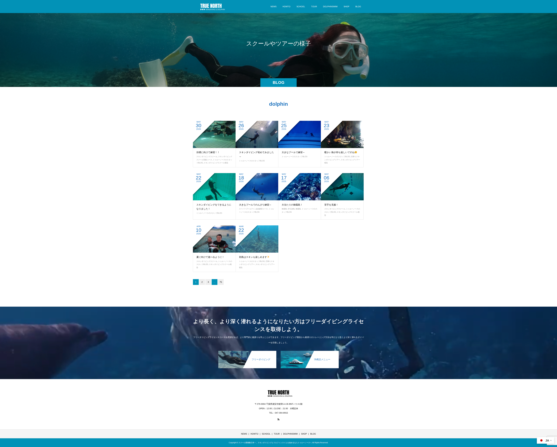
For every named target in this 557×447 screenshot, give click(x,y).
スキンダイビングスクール (206, 157)
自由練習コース (262, 209)
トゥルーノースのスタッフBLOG (252, 161)
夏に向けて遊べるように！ (210, 257)
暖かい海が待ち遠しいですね (339, 152)
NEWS (273, 6)
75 (221, 282)
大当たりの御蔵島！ (292, 205)
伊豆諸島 (291, 209)
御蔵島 (284, 209)
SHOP (346, 6)
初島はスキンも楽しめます (253, 257)
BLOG (358, 6)
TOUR (314, 6)
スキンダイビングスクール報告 (216, 163)
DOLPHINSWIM (330, 6)
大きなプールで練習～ (293, 152)
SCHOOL (300, 6)
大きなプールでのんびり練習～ (255, 205)
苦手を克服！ (331, 205)
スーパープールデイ (247, 209)
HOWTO (286, 6)
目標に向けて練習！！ (208, 152)
